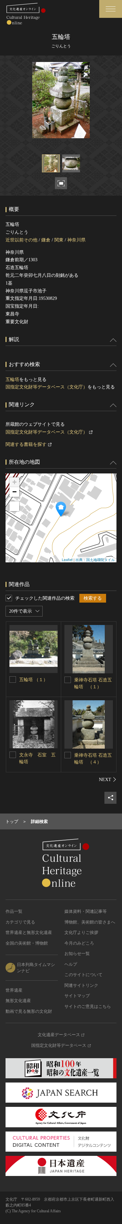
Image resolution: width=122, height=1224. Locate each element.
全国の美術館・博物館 (27, 943)
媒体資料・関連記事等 (85, 911)
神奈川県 (76, 240)
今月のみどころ (79, 943)
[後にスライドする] (107, 779)
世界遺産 (14, 990)
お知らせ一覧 (77, 953)
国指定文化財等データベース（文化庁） (47, 387)
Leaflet (67, 559)
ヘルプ (70, 964)
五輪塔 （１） (33, 679)
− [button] (14, 492)
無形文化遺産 (18, 1000)
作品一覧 (14, 911)
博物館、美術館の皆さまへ (89, 922)
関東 (58, 240)
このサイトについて (83, 974)
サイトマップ (77, 995)
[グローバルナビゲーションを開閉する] (110, 9)
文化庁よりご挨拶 (81, 932)
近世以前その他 (21, 240)
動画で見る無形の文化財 (29, 1011)
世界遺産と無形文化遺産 (29, 932)
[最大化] (14, 506)
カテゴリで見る (20, 922)
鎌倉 (45, 240)
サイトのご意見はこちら (87, 1006)
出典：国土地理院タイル (95, 559)
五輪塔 (12, 379)
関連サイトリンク (81, 985)
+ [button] (14, 482)
